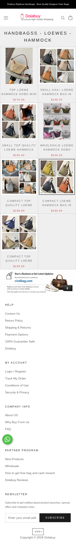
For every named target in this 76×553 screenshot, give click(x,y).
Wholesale (12, 466)
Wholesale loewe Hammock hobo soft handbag (56, 149)
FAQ (8, 429)
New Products (14, 459)
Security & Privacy (17, 392)
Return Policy (14, 320)
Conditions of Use (17, 385)
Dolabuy (10, 348)
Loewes (55, 33)
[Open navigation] (6, 17)
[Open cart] (70, 18)
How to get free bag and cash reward (30, 473)
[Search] (63, 17)
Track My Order (15, 378)
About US (11, 415)
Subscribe (55, 517)
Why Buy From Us (17, 422)
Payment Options (16, 334)
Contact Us (12, 313)
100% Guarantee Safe (20, 341)
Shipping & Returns (18, 327)
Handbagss (21, 33)
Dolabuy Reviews (16, 480)
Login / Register (15, 371)
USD (38, 531)
